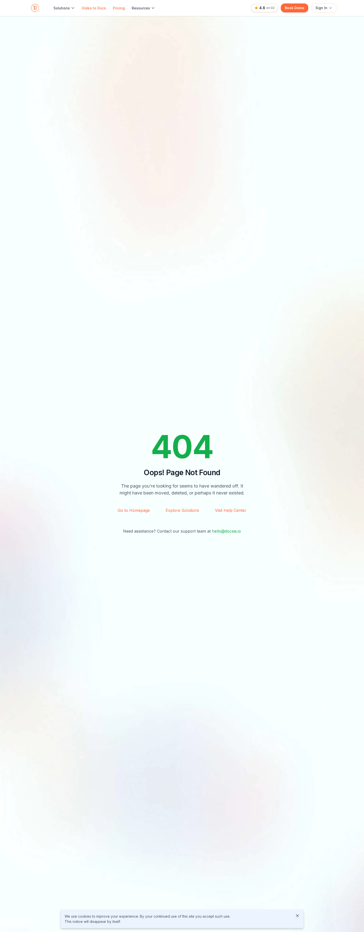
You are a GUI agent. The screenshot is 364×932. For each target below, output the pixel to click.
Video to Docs (94, 8)
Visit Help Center (230, 510)
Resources (141, 8)
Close (297, 916)
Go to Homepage (134, 510)
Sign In (321, 8)
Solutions (61, 8)
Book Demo (294, 8)
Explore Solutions (182, 510)
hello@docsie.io (226, 531)
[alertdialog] (182, 919)
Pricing (119, 8)
